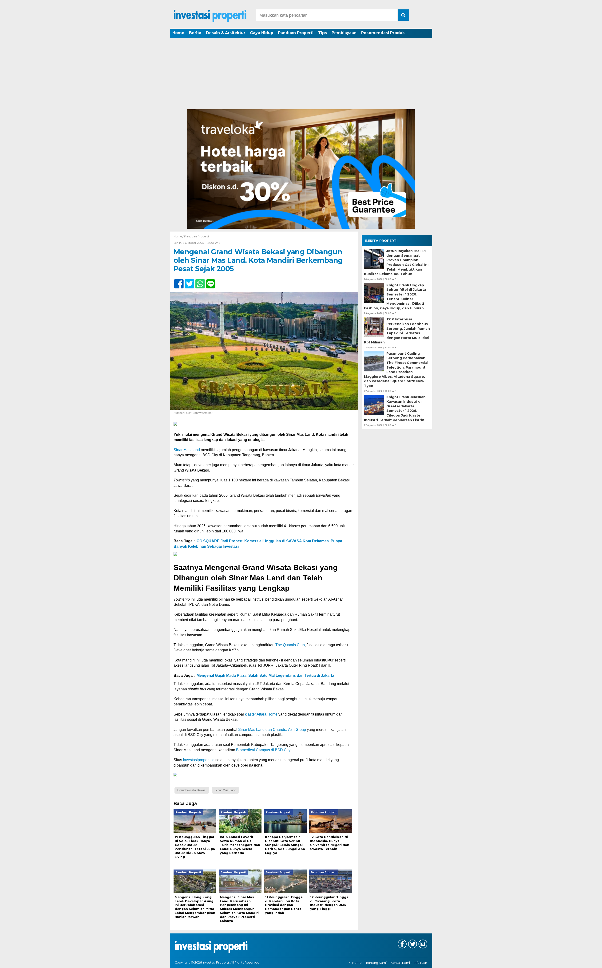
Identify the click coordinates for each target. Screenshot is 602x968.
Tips (322, 33)
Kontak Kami (400, 962)
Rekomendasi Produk (383, 33)
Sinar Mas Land (187, 450)
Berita (195, 33)
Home (178, 33)
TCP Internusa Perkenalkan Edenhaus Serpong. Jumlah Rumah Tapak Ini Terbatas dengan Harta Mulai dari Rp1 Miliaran (397, 330)
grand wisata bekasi (191, 790)
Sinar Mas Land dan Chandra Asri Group (272, 730)
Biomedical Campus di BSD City (263, 750)
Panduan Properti (295, 33)
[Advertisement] (301, 74)
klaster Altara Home (261, 714)
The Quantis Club (290, 645)
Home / (179, 236)
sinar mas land (225, 790)
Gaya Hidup (261, 33)
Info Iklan (420, 962)
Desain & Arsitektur (225, 33)
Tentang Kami (376, 962)
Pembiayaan (344, 33)
